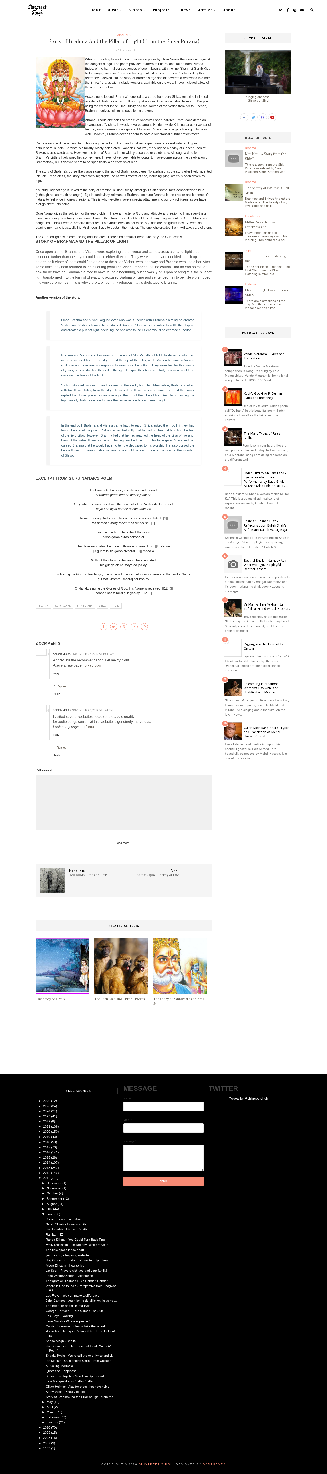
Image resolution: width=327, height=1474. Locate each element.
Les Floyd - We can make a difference (72, 1295)
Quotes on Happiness (61, 1371)
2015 (46, 1157)
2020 (46, 1131)
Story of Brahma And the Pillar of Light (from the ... (81, 1397)
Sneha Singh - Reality (61, 1341)
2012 (46, 1173)
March (51, 1412)
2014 (46, 1162)
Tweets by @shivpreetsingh (248, 1098)
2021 (46, 1126)
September (54, 1198)
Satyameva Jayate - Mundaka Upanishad (75, 1376)
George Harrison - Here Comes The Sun (74, 1311)
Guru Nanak (63, 605)
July (49, 1209)
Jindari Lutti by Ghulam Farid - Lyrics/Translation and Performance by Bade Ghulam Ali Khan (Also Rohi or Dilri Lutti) (267, 479)
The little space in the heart (65, 1250)
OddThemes (214, 1464)
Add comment (44, 770)
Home (96, 10)
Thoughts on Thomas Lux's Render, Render (77, 1281)
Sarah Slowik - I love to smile (66, 1224)
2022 (46, 1121)
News (186, 10)
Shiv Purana (85, 605)
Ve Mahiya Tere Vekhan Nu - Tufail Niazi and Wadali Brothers (267, 606)
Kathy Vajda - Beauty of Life (65, 1391)
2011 (46, 1178)
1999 (46, 1448)
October (52, 1193)
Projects (161, 10)
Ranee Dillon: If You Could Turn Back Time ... (77, 1239)
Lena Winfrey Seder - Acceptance (69, 1275)
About (229, 10)
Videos (135, 10)
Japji (248, 250)
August (52, 1204)
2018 (46, 1142)
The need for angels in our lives (68, 1305)
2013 (46, 1167)
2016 (46, 1152)
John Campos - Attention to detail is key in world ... (81, 1300)
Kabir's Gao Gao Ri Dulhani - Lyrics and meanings (264, 395)
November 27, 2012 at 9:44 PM (92, 710)
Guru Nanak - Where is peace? (68, 1321)
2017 (46, 1147)
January (52, 1422)
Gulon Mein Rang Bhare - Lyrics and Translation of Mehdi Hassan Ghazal (266, 732)
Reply (56, 673)
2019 (46, 1137)
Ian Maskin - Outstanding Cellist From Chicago (78, 1360)
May (50, 1402)
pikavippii (92, 665)
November (54, 1188)
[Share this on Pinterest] (123, 626)
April (50, 1407)
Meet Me (204, 10)
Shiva (102, 605)
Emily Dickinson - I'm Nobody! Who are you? (77, 1244)
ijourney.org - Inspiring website (67, 1255)
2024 (46, 1111)
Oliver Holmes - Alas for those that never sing (77, 1386)
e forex (88, 727)
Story (116, 605)
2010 (46, 1427)
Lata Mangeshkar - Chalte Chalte (69, 1381)
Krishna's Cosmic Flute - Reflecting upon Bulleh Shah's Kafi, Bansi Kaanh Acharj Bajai (265, 525)
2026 (46, 1101)
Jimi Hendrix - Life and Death (66, 1229)
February (53, 1417)
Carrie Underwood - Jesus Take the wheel (75, 1326)
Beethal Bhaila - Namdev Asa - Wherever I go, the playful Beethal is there (266, 564)
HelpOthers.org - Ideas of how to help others (77, 1260)
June (50, 1214)
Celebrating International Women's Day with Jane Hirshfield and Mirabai (261, 688)
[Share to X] (113, 626)
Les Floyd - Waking (59, 1316)
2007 (46, 1443)
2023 (46, 1116)
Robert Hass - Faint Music (64, 1219)
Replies (61, 686)
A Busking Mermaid (59, 1366)
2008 (46, 1437)
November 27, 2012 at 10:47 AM (93, 653)
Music (113, 10)
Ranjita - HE (54, 1234)
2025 (46, 1106)
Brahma (124, 35)
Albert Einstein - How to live (65, 1265)
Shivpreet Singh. (156, 1464)
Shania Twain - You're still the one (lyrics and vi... (80, 1355)
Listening (251, 284)
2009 (46, 1432)
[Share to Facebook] (103, 626)
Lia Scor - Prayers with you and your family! (76, 1270)
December (54, 1183)
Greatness (252, 216)
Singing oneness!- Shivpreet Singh (258, 98)
